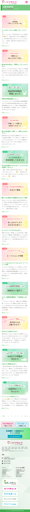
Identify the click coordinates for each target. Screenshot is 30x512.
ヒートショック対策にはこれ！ (10, 396)
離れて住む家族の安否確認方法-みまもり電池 (14, 197)
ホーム (4, 8)
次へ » (26, 416)
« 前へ (3, 416)
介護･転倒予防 (10, 8)
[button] (26, 2)
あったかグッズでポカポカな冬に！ (12, 230)
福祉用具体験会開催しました (10, 99)
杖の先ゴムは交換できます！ (10, 331)
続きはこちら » (5, 45)
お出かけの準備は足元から (9, 364)
